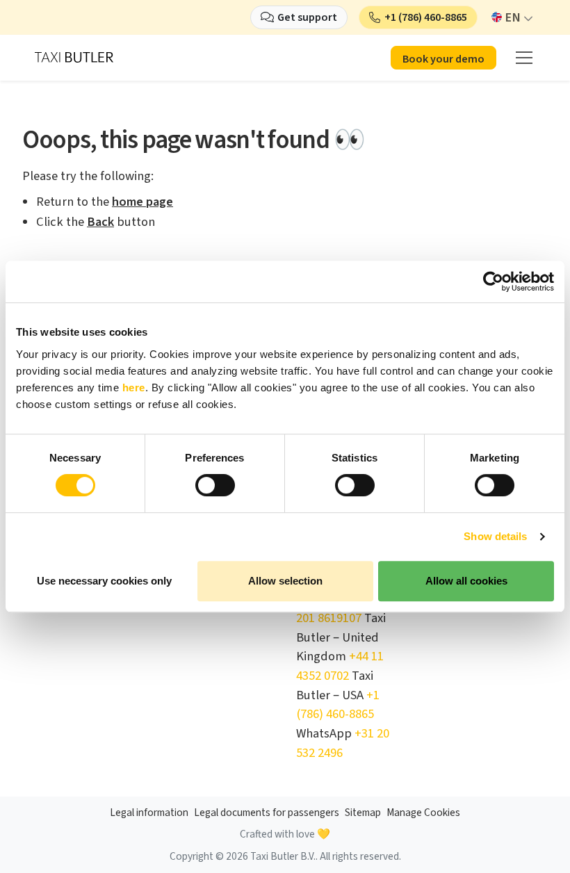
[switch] (215, 485)
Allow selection (285, 581)
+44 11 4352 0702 (340, 666)
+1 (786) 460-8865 (338, 705)
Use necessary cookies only (104, 581)
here (133, 387)
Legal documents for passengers (266, 813)
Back (100, 222)
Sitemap (363, 813)
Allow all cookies (466, 581)
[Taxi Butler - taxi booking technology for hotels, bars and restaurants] (74, 56)
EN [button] (513, 17)
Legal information (149, 813)
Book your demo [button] (443, 59)
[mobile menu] (524, 58)
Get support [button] (307, 17)
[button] (418, 17)
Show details (495, 536)
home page (142, 202)
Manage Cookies (423, 813)
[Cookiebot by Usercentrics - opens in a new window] (493, 281)
